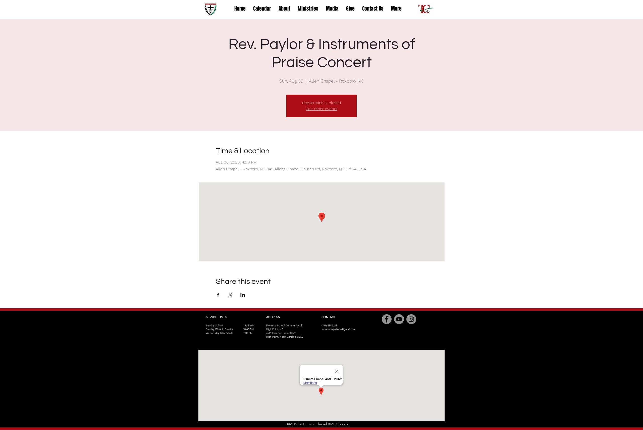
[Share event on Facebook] (218, 295)
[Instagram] (411, 319)
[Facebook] (387, 319)
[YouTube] (399, 319)
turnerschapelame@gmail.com (339, 329)
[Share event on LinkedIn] (242, 295)
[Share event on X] (230, 295)
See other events (321, 108)
